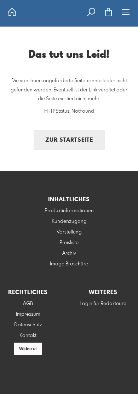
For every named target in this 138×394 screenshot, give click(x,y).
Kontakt (27, 335)
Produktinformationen (69, 210)
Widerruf (28, 349)
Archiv (69, 253)
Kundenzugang (69, 221)
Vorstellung (69, 232)
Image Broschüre (69, 263)
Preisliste (69, 242)
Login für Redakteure (103, 303)
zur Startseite (69, 140)
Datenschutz (28, 324)
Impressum (28, 314)
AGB (28, 303)
